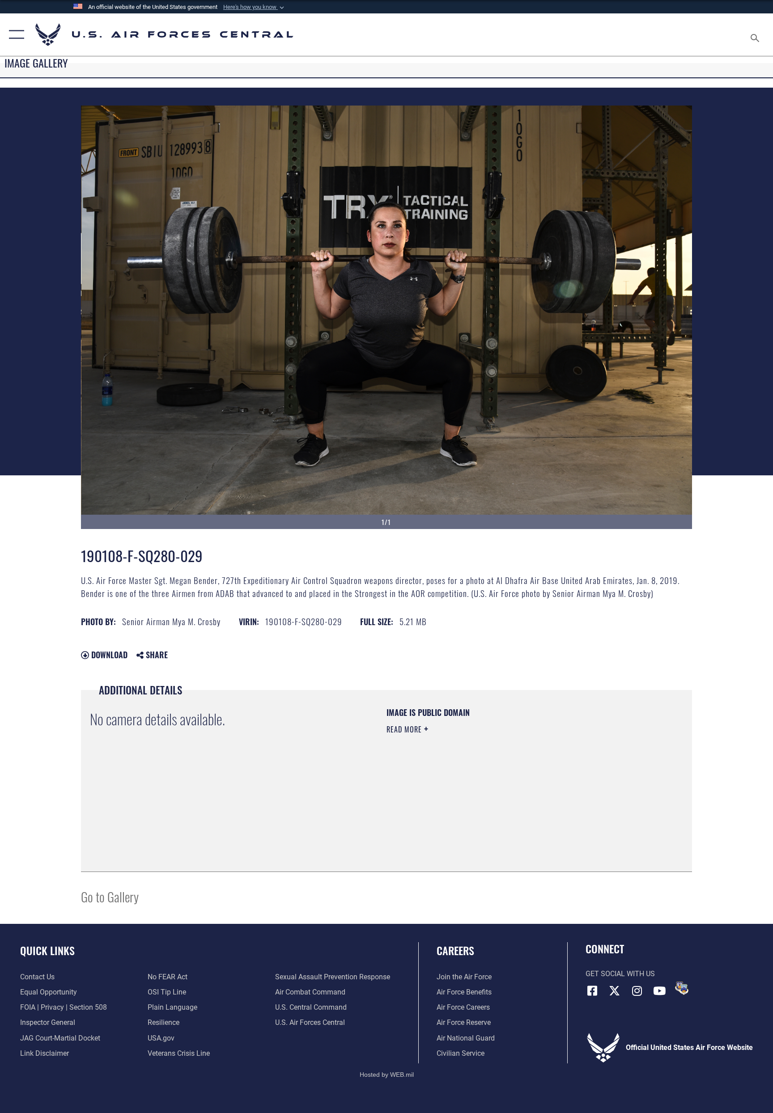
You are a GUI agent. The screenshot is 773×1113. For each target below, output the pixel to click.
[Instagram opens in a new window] (637, 991)
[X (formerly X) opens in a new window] (614, 991)
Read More (405, 729)
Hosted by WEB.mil (387, 1074)
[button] (254, 7)
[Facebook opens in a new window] (592, 991)
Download (108, 654)
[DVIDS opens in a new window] (681, 988)
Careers (455, 950)
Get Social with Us (620, 973)
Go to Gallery (110, 896)
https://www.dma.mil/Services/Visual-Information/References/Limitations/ (491, 786)
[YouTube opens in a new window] (659, 991)
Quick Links (47, 950)
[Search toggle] (756, 34)
